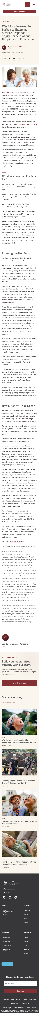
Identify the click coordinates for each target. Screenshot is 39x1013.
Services (5, 905)
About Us (5, 932)
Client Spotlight (6, 937)
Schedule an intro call (19, 683)
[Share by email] (19, 59)
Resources (27, 905)
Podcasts (27, 910)
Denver (26, 945)
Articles (26, 914)
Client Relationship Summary (11, 999)
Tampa (26, 953)
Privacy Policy (14, 1003)
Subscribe (20, 991)
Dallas (26, 941)
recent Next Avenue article (12, 93)
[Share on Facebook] (14, 59)
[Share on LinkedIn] (9, 59)
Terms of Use (25, 1003)
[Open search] (27, 4)
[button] (33, 4)
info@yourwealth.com (9, 889)
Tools (25, 918)
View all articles (8, 702)
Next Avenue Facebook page (26, 124)
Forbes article (16, 542)
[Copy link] (23, 59)
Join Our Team (6, 945)
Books (26, 922)
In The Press (6, 941)
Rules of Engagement (29, 999)
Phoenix (26, 949)
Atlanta (26, 937)
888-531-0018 (7, 892)
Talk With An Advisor (6, 950)
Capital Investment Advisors (17, 47)
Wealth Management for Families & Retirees (7, 912)
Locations (27, 932)
